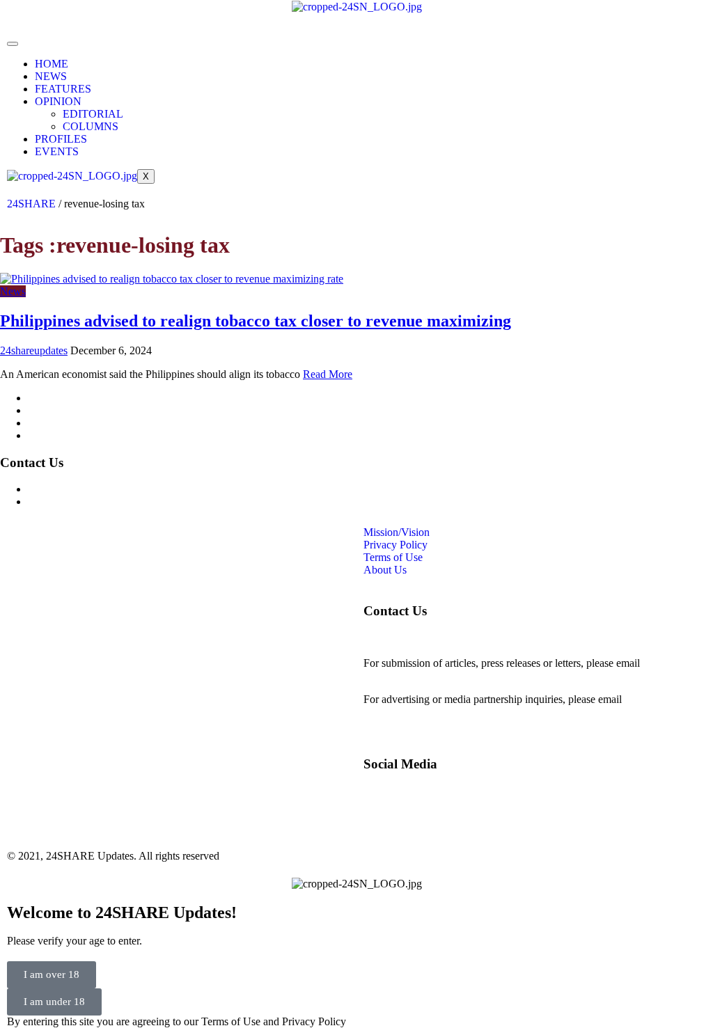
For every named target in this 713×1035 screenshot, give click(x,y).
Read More (327, 374)
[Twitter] (337, 51)
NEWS (51, 76)
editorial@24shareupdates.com (431, 675)
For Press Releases (69, 501)
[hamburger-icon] (12, 44)
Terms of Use (57, 423)
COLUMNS (90, 126)
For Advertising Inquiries (83, 489)
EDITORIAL (93, 114)
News (13, 291)
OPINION (58, 101)
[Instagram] (299, 51)
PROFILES (61, 139)
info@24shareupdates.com (421, 712)
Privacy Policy (60, 410)
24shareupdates (34, 350)
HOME (51, 64)
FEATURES (63, 89)
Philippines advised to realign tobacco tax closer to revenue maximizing (255, 321)
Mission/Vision (61, 398)
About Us (49, 435)
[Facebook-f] (261, 51)
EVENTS (57, 151)
